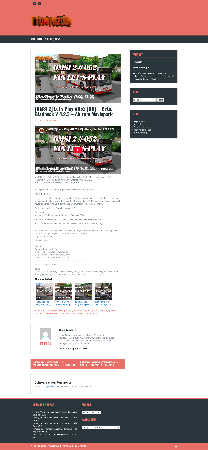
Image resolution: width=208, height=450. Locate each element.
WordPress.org (140, 132)
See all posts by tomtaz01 (71, 348)
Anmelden (138, 124)
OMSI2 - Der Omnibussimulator (49, 311)
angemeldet (49, 386)
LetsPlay (42, 313)
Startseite (36, 39)
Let (117, 311)
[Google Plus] (49, 343)
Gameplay (104, 311)
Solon (71, 445)
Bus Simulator (78, 311)
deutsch (88, 311)
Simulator (72, 313)
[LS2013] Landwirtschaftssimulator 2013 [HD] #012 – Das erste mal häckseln (100, 363)
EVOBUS (95, 311)
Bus (70, 311)
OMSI (62, 313)
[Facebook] (41, 343)
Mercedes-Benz (52, 313)
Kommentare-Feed (142, 130)
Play (66, 313)
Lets (36, 313)
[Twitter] (45, 343)
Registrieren (139, 121)
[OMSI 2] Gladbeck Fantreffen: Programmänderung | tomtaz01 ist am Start (54, 363)
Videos (48, 39)
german (112, 311)
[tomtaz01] (51, 21)
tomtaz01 (55, 120)
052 (67, 311)
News (57, 39)
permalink (92, 313)
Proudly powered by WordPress (44, 445)
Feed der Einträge (142, 127)
